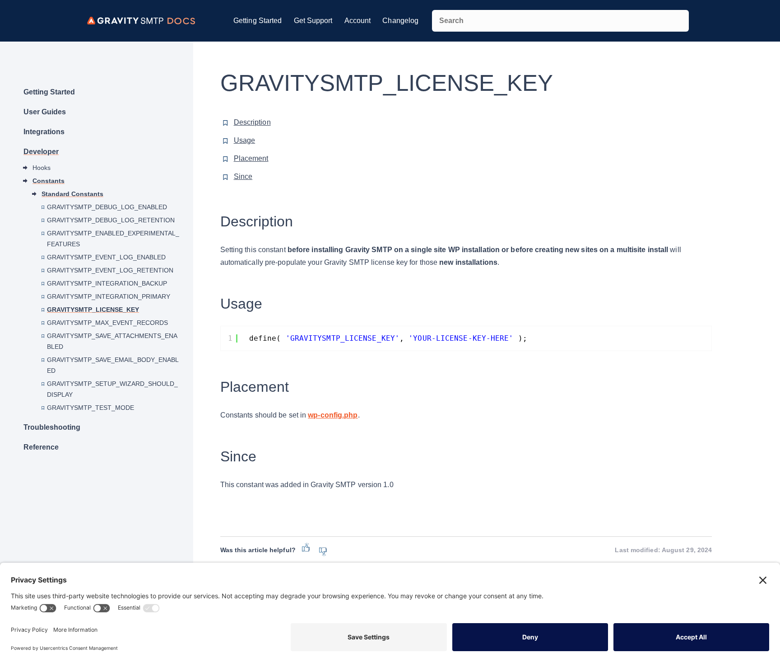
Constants (48, 180)
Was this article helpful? (258, 550)
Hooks (41, 167)
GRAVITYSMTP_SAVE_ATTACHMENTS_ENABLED (112, 341)
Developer (41, 151)
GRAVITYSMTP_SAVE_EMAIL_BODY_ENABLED (113, 365)
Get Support (313, 20)
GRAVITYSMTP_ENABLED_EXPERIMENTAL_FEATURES (113, 239)
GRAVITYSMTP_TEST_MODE (90, 407)
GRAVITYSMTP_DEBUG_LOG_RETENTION (111, 220)
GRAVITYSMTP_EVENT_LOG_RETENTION (110, 270)
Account (357, 20)
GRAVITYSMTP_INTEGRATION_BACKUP (107, 283)
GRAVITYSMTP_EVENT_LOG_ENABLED (106, 257)
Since (243, 176)
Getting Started (257, 20)
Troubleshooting (51, 427)
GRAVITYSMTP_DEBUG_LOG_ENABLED (107, 207)
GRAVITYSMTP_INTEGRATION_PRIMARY (108, 296)
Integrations (44, 132)
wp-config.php (333, 415)
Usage (244, 140)
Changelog (400, 20)
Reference (41, 447)
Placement (251, 158)
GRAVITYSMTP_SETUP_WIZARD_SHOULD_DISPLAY (112, 389)
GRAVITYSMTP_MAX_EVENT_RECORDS (107, 322)
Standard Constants (72, 193)
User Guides (44, 112)
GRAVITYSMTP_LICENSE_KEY (93, 309)
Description (252, 122)
